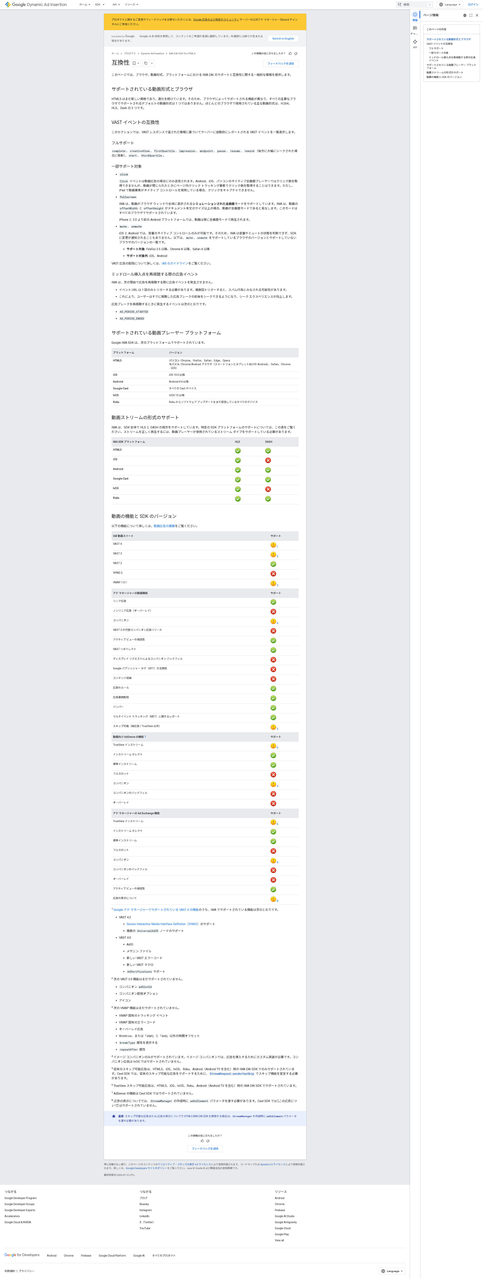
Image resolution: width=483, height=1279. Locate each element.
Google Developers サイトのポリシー (146, 1168)
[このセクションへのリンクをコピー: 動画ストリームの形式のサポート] (183, 418)
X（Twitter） (147, 1222)
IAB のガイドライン (175, 263)
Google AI (139, 1255)
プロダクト (130, 53)
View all (279, 1240)
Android (279, 1198)
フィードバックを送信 (281, 63)
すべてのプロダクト (164, 1255)
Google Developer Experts (20, 1210)
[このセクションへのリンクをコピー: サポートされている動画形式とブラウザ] (196, 89)
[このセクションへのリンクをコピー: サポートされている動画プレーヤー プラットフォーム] (224, 333)
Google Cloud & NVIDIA (18, 1222)
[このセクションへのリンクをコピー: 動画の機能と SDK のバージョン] (180, 516)
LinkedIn (144, 1216)
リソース (130, 4)
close (477, 15)
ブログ (144, 1198)
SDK (97, 4)
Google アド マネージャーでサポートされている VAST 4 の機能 (156, 910)
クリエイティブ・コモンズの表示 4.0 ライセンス (184, 1164)
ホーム (83, 4)
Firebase (280, 1210)
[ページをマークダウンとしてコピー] (146, 63)
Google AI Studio (285, 1216)
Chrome (280, 1204)
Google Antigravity (286, 1222)
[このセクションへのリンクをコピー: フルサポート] (138, 143)
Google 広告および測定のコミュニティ (216, 19)
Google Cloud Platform (112, 1255)
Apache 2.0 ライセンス (272, 1164)
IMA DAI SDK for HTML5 (182, 53)
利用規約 (10, 1271)
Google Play (282, 1234)
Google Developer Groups (20, 1204)
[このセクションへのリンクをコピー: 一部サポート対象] (145, 166)
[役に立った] (290, 53)
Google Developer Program (21, 1198)
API (115, 4)
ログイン (473, 4)
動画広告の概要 (164, 526)
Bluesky (144, 1204)
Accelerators (12, 1216)
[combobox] (415, 4)
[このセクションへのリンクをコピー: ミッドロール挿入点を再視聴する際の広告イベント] (202, 274)
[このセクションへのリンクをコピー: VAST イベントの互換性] (163, 123)
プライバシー (27, 1271)
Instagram (146, 1210)
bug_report (465, 15)
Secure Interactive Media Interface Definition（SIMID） (163, 924)
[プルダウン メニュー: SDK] (104, 4)
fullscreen (471, 15)
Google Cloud (283, 1228)
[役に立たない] (296, 53)
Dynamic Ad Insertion (47, 4)
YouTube (145, 1228)
